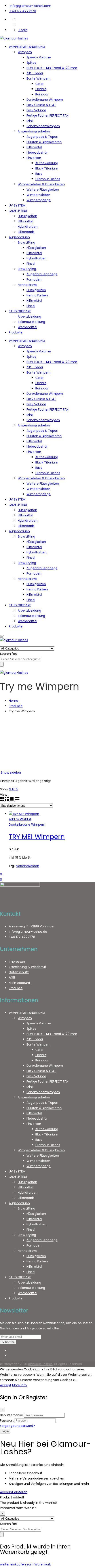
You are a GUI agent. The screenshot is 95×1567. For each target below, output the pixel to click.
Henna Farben (37, 295)
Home (13, 700)
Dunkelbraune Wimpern (45, 99)
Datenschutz (19, 972)
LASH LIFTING (18, 210)
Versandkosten (27, 866)
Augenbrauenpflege (42, 274)
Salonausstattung (31, 322)
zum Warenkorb (39, 1564)
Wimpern (25, 52)
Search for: (8, 653)
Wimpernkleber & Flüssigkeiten (41, 184)
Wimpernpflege (39, 200)
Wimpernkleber (38, 195)
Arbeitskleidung (29, 316)
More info (19, 1385)
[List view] (17, 800)
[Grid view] (2, 800)
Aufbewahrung (46, 163)
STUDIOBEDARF (20, 311)
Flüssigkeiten (27, 216)
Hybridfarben (28, 226)
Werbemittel (27, 327)
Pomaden (34, 279)
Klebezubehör (37, 152)
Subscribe (8, 1342)
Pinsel (31, 263)
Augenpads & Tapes (42, 136)
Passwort (7, 1420)
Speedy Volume (39, 57)
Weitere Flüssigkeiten (43, 189)
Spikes (31, 62)
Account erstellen (13, 1492)
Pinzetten (34, 158)
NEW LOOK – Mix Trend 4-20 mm (52, 68)
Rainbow (41, 94)
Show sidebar (10, 772)
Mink (30, 121)
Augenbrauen (19, 237)
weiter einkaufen (13, 1564)
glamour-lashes (40, 1364)
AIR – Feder (35, 73)
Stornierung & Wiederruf (27, 967)
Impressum (17, 961)
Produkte (16, 332)
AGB (12, 977)
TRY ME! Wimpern (37, 836)
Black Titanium (46, 168)
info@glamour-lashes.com (30, 6)
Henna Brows (27, 285)
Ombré (40, 89)
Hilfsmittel (34, 147)
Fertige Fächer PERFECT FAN (47, 115)
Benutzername (11, 1415)
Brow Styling (27, 269)
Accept (5, 1385)
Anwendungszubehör (34, 131)
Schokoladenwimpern (43, 126)
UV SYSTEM (17, 205)
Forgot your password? (17, 1426)
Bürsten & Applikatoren (44, 142)
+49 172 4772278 (23, 11)
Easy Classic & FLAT (41, 105)
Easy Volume (36, 110)
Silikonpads (26, 232)
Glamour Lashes (47, 179)
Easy (38, 173)
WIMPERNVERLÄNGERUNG (27, 47)
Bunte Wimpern (39, 78)
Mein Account (19, 983)
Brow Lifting (26, 242)
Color (39, 84)
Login (23, 30)
